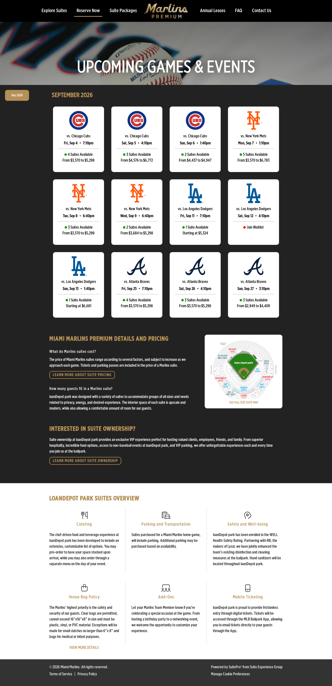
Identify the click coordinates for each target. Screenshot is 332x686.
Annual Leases (212, 10)
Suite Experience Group (266, 667)
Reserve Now (88, 10)
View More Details (84, 648)
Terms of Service (60, 674)
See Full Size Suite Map (243, 402)
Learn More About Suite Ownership (85, 461)
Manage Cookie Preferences (230, 674)
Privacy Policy (87, 674)
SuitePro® (235, 667)
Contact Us (261, 10)
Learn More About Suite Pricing (82, 375)
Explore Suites (54, 10)
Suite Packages (123, 10)
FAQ (238, 10)
